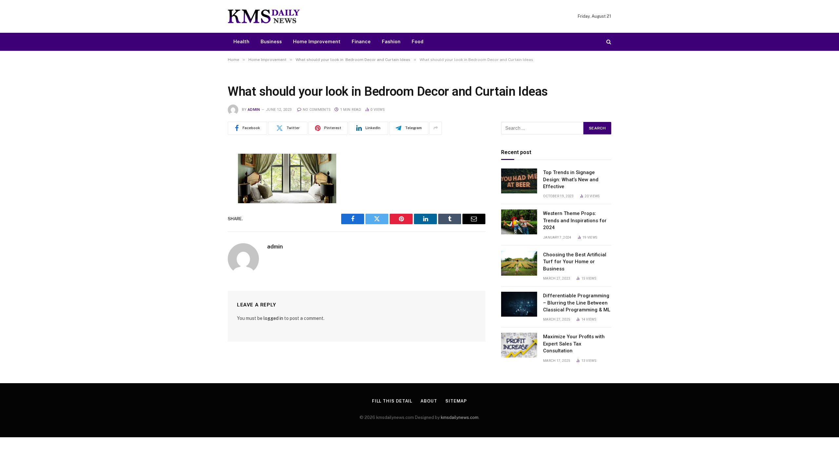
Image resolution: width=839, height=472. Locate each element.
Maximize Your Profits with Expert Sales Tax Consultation (574, 344)
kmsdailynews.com (459, 417)
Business (271, 41)
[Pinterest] (204, 225)
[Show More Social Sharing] (435, 128)
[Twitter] (204, 192)
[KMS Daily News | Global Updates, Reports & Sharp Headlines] (264, 16)
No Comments (317, 110)
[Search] (608, 41)
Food (417, 41)
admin (254, 110)
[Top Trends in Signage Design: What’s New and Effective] (519, 180)
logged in (273, 318)
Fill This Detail (392, 401)
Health (241, 41)
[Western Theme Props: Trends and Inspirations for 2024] (519, 221)
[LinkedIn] (204, 208)
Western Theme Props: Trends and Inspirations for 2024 (575, 220)
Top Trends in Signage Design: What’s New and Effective (570, 179)
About (428, 401)
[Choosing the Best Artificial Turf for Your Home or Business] (519, 263)
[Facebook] (204, 175)
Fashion (391, 41)
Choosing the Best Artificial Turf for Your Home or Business (574, 262)
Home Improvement (317, 41)
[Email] (204, 242)
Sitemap (456, 401)
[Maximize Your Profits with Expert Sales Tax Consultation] (519, 345)
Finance (361, 41)
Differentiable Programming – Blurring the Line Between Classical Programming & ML (576, 303)
